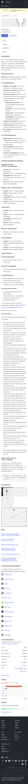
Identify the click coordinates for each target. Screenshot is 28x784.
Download (4, 35)
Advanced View (5, 675)
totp (25, 671)
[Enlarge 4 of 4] (24, 509)
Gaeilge (6, 757)
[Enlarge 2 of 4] (24, 489)
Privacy (3, 727)
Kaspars (6, 583)
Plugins (16, 725)
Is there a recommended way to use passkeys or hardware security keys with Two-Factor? (9, 559)
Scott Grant (7, 607)
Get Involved (18, 732)
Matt (3, 746)
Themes (17, 723)
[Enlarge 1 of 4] (11, 489)
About (2, 720)
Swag (17, 739)
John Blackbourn (8, 616)
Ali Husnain (7, 630)
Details (4, 41)
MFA (25, 668)
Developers (4, 737)
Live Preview (13, 35)
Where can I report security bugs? (9, 544)
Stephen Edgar (8, 625)
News (2, 723)
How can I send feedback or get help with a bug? (8, 539)
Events (16, 734)
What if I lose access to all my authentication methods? (8, 549)
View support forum (6, 712)
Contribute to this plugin (12, 643)
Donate (17, 737)
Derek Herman (7, 593)
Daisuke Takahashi (9, 602)
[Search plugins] (15, 15)
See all (25, 698)
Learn (2, 732)
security (21, 671)
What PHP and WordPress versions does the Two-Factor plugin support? (10, 534)
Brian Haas (7, 588)
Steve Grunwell (8, 621)
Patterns (17, 727)
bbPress (4, 748)
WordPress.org (6, 32)
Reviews (5, 44)
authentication (20, 668)
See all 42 (24, 665)
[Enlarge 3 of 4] (11, 499)
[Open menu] (26, 2)
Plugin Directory (5, 6)
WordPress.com (6, 744)
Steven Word (7, 597)
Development (6, 48)
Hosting (3, 725)
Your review (4, 698)
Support (5, 51)
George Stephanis (8, 579)
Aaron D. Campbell (8, 611)
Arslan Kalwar (7, 635)
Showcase (17, 720)
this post (14, 310)
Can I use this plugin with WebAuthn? (10, 554)
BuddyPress (5, 751)
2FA (16, 668)
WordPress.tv (5, 739)
